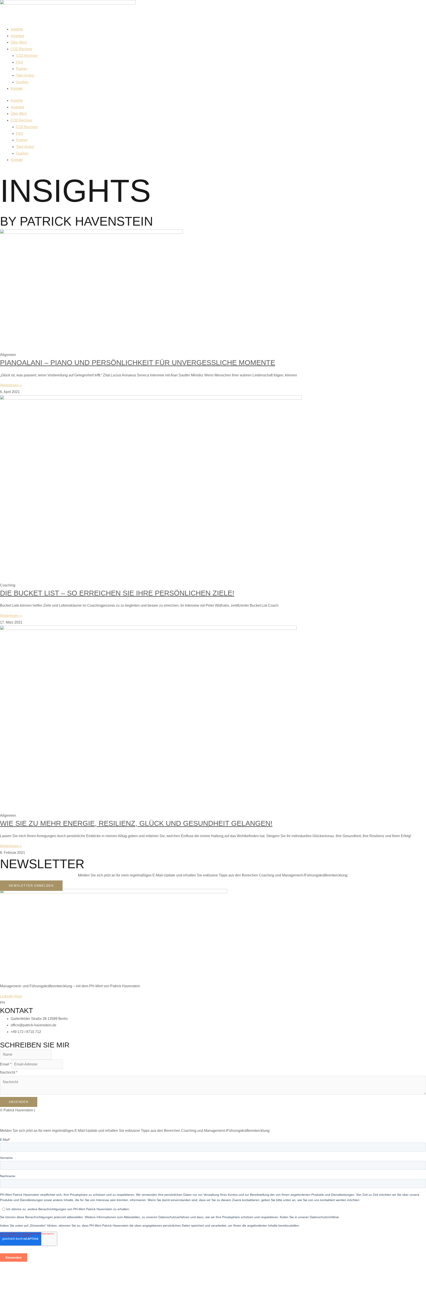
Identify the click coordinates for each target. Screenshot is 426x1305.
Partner (22, 69)
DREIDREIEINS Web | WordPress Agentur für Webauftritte (93, 1120)
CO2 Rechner (21, 49)
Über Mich (19, 42)
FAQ (19, 62)
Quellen (22, 82)
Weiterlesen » (11, 385)
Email (5, 1064)
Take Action (25, 75)
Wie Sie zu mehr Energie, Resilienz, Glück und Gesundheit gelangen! (136, 823)
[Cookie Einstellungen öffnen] (33, 1301)
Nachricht (8, 1072)
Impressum (44, 1110)
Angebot (17, 36)
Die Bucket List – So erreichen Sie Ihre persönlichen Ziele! (117, 593)
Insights (17, 29)
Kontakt (17, 88)
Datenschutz (66, 1110)
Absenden (18, 1102)
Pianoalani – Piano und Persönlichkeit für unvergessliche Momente (137, 363)
